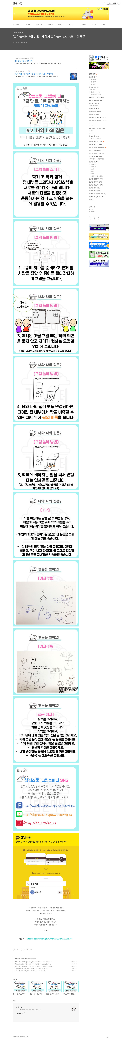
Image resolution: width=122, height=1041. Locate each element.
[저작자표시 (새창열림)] (31, 949)
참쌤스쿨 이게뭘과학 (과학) (96, 179)
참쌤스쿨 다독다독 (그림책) (96, 141)
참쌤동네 (91, 199)
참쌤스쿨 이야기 (93, 77)
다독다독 (27, 24)
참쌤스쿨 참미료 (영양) (95, 191)
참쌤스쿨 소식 (92, 82)
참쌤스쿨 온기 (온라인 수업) (96, 197)
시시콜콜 (91, 173)
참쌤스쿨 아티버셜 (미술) (95, 156)
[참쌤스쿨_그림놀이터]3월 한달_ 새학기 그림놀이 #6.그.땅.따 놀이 (32, 964)
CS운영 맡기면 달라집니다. (24, 61)
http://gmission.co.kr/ (21, 71)
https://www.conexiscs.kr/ (22, 58)
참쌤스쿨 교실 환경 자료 (95, 94)
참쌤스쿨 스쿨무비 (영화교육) (96, 153)
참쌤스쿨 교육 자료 (94, 87)
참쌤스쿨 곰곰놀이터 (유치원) (96, 100)
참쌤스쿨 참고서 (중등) (95, 188)
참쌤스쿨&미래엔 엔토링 (95, 111)
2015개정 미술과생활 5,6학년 (96, 159)
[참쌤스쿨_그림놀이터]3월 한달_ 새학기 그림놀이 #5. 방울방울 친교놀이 (33, 966)
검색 (103, 3)
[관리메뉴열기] (119, 3)
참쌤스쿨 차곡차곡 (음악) (95, 182)
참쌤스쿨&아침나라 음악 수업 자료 (98, 120)
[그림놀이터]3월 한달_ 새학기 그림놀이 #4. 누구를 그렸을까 (30, 968)
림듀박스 (91, 171)
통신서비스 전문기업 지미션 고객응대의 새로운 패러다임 (34, 74)
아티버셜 (50, 24)
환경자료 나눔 (92, 164)
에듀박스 (61, 24)
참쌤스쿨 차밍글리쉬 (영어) (96, 185)
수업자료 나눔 (92, 166)
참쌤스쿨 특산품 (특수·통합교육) (97, 194)
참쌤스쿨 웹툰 (92, 84)
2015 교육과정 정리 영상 (95, 138)
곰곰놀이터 (16, 24)
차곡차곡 (71, 24)
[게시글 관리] (20, 949)
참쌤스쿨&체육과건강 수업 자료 (97, 128)
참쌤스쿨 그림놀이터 (20, 958)
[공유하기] (18, 949)
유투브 (98, 217)
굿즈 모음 (91, 169)
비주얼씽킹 (39, 24)
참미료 (94, 24)
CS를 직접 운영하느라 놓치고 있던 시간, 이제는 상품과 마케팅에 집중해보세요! (38, 63)
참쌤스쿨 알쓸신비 (93, 106)
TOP (107, 1037)
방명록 (103, 24)
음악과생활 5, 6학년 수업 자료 (96, 97)
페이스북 (90, 217)
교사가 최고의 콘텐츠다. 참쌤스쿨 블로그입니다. (28, 1010)
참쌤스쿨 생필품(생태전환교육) (97, 147)
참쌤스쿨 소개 (92, 79)
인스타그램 (94, 217)
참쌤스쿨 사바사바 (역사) (95, 144)
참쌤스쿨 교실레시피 (94, 103)
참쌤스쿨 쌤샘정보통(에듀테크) (97, 150)
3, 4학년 (91, 123)
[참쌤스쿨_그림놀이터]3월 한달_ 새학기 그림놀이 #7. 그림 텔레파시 (32, 962)
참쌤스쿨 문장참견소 (94, 114)
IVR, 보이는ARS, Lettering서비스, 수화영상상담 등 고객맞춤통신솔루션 (36, 76)
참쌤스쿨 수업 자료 (94, 89)
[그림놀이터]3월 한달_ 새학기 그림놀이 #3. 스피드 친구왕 (30, 971)
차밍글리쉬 (83, 24)
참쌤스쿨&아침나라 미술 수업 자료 (98, 117)
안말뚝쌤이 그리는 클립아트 (96, 176)
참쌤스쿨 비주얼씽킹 (94, 136)
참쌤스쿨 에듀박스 (93, 162)
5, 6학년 (91, 125)
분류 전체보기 (92, 74)
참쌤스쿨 (17, 3)
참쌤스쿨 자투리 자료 (94, 92)
